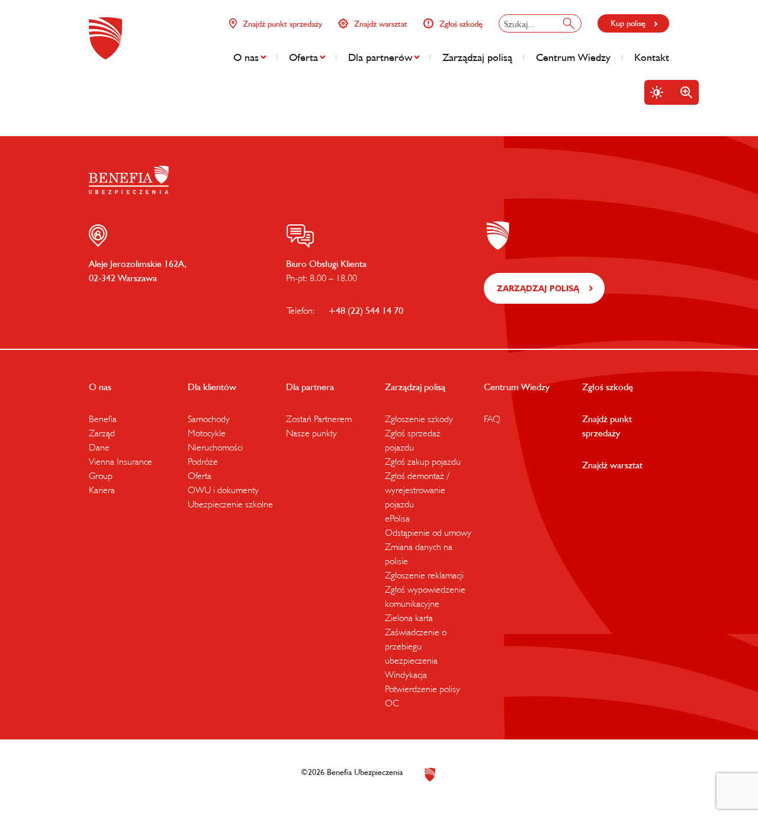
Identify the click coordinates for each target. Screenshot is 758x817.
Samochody (209, 418)
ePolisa (397, 518)
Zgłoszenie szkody (419, 418)
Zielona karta (409, 617)
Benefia (103, 418)
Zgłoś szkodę (461, 23)
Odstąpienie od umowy (428, 532)
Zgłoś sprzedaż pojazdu (413, 440)
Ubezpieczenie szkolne (230, 504)
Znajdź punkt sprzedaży (282, 23)
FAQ (492, 418)
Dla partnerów (380, 57)
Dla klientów (212, 387)
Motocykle (207, 433)
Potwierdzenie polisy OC (422, 696)
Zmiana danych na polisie (418, 554)
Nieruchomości (215, 447)
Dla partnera (310, 387)
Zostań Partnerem (319, 418)
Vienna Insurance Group (120, 468)
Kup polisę (628, 23)
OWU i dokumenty (223, 490)
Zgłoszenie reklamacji (424, 575)
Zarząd (102, 433)
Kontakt (651, 57)
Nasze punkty (311, 433)
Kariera (102, 490)
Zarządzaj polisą (477, 57)
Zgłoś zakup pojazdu (423, 461)
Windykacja (406, 674)
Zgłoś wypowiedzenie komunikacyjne (425, 596)
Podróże (203, 461)
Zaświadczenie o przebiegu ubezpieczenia (416, 646)
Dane (99, 447)
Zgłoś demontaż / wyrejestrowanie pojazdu (417, 489)
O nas (246, 57)
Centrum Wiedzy (573, 57)
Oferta (303, 57)
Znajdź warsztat (380, 23)
